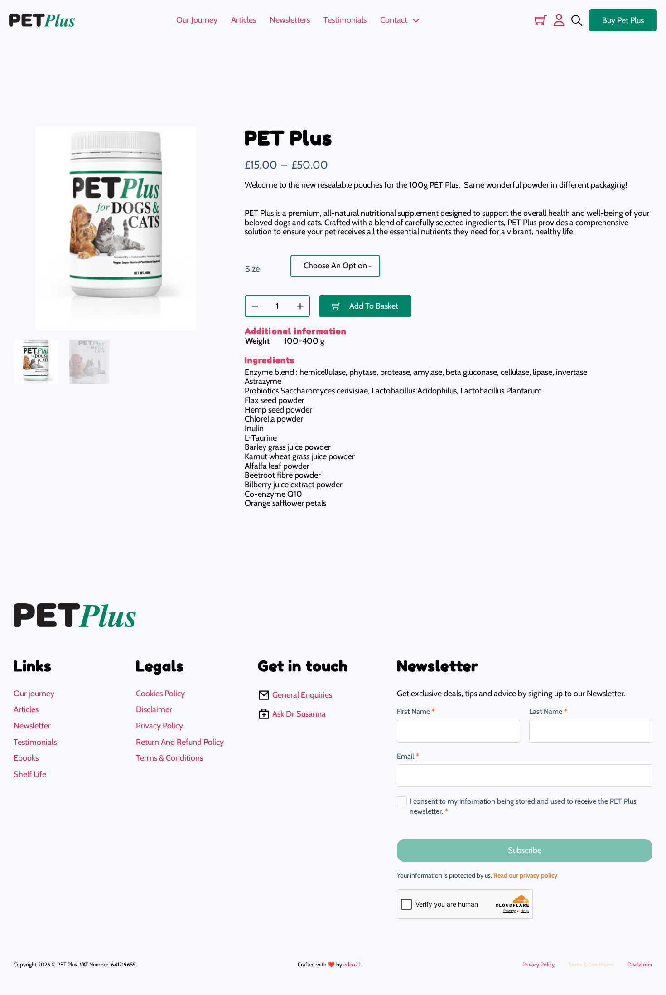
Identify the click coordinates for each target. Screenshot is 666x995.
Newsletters (290, 20)
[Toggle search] (576, 20)
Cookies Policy (160, 694)
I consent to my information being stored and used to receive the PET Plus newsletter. (523, 806)
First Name (416, 711)
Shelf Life (30, 774)
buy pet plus (623, 20)
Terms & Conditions (169, 758)
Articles (243, 20)
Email (408, 756)
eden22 (352, 964)
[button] (205, 138)
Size (252, 269)
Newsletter (32, 726)
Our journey (34, 694)
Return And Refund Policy (180, 742)
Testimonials (345, 20)
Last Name (548, 711)
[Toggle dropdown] (416, 20)
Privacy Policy (159, 726)
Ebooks (26, 758)
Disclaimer (154, 709)
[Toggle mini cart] (541, 20)
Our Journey (196, 20)
